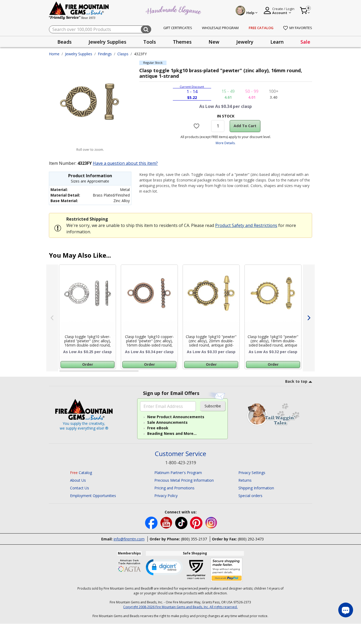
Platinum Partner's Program (178, 472)
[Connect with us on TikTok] (181, 522)
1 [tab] (62, 373)
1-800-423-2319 (180, 463)
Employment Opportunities (93, 495)
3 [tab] (225, 373)
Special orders (250, 495)
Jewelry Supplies (78, 53)
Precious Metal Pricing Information (184, 480)
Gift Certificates (177, 27)
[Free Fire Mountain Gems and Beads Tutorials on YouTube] (167, 522)
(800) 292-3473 (251, 538)
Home (54, 53)
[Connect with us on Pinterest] (196, 522)
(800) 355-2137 (194, 538)
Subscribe (213, 405)
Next (309, 318)
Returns (245, 480)
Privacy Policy (166, 495)
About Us (78, 480)
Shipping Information (256, 487)
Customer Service (180, 454)
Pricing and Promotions (174, 487)
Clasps (122, 53)
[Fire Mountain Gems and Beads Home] (79, 10)
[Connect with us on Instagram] (211, 522)
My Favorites (300, 27)
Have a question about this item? (125, 163)
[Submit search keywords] (146, 29)
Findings (105, 53)
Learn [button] (277, 42)
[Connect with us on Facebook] (152, 522)
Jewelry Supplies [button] (107, 42)
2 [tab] (143, 373)
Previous (52, 318)
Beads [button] (64, 42)
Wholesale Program (220, 27)
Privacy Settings (251, 472)
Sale (305, 42)
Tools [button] (149, 42)
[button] (164, 567)
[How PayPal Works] (226, 570)
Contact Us (79, 487)
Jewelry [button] (244, 42)
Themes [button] (182, 42)
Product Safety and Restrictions (246, 225)
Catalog (81, 472)
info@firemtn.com (129, 538)
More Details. (225, 143)
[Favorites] (197, 126)
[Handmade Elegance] (174, 9)
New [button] (214, 42)
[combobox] (100, 29)
